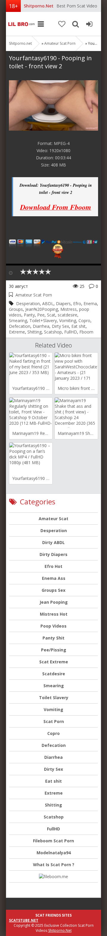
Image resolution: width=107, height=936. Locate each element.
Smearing (18, 320)
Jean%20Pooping (41, 309)
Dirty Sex (60, 326)
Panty (29, 315)
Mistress (68, 309)
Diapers (63, 303)
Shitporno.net (21, 24)
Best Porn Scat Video (76, 6)
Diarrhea (41, 326)
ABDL (48, 303)
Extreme (17, 332)
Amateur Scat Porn (59, 43)
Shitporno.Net (60, 930)
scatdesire (67, 315)
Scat (51, 315)
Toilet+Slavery (43, 320)
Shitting (34, 332)
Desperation (28, 303)
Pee (41, 315)
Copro (84, 320)
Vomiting (67, 320)
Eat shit (78, 326)
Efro (77, 303)
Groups (16, 309)
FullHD (70, 332)
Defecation (19, 326)
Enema (90, 303)
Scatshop (53, 332)
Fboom (86, 332)
